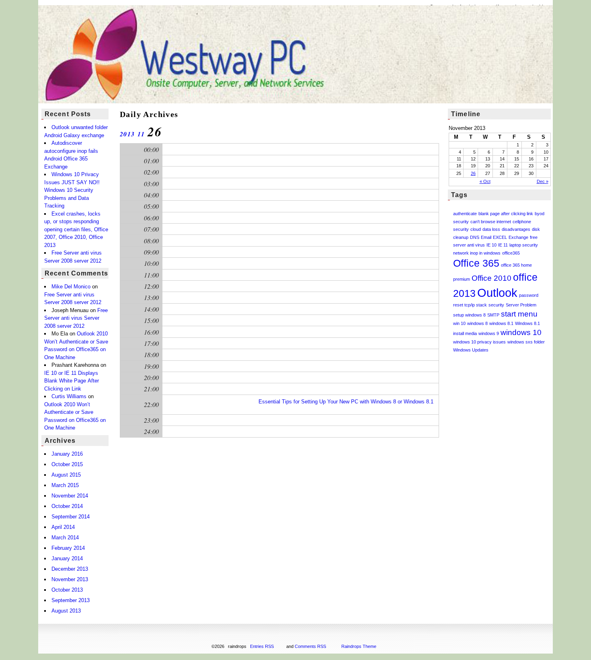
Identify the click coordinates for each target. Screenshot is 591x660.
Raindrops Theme (358, 646)
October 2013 (67, 590)
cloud (475, 229)
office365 (511, 253)
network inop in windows (477, 253)
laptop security (523, 245)
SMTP (493, 315)
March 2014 (65, 538)
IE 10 (491, 245)
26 (473, 173)
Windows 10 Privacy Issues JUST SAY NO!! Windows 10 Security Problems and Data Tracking (72, 190)
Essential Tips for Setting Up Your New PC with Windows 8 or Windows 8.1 (346, 402)
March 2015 (65, 485)
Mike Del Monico (70, 287)
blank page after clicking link (505, 213)
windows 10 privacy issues (479, 341)
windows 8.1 (501, 323)
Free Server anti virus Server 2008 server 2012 (76, 318)
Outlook (497, 292)
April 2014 (63, 527)
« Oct (485, 181)
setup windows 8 (469, 315)
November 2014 (69, 496)
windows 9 (488, 333)
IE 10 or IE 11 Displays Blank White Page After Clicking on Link (71, 381)
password (528, 295)
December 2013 (69, 569)
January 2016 (67, 454)
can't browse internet (490, 221)
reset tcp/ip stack (470, 304)
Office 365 (476, 263)
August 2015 (66, 475)
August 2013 (66, 611)
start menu (519, 314)
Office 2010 (491, 278)
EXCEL (500, 237)
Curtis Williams (68, 396)
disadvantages (516, 229)
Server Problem (521, 304)
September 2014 (70, 517)
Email (486, 237)
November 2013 (69, 579)
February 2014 (68, 548)
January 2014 (67, 558)
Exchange (518, 237)
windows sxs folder (526, 341)
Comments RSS (310, 646)
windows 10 (521, 332)
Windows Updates (470, 349)
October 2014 (67, 506)
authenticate (465, 213)
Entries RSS (262, 646)
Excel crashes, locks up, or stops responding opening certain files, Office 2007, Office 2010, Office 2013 (76, 229)
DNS (474, 237)
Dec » (542, 181)
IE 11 (503, 245)
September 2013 (70, 600)
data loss (491, 229)
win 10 (459, 323)
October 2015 (67, 464)
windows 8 (477, 323)
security (496, 304)
